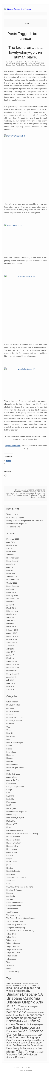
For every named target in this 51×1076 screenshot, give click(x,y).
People (18, 65)
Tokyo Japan (34, 1051)
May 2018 (10, 623)
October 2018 (11, 614)
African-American (14, 983)
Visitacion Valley (12, 971)
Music (8, 827)
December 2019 (12, 598)
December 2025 (12, 539)
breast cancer (20, 489)
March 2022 (11, 551)
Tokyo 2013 (11, 937)
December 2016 (12, 664)
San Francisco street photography (24, 1036)
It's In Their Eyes (13, 773)
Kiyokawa (10, 795)
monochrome (35, 1015)
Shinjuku (9, 899)
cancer (32, 491)
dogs (34, 1006)
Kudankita (10, 799)
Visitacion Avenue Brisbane (21, 1056)
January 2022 (11, 554)
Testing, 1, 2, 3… (13, 514)
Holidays (9, 758)
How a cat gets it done (15, 767)
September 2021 (12, 561)
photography (39, 1025)
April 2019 (10, 604)
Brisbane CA (40, 489)
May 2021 (10, 570)
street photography (22, 1048)
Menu (26, 23)
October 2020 (11, 583)
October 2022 (11, 545)
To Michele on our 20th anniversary (20, 930)
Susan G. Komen (30, 495)
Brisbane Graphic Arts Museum (24, 1003)
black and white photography (23, 989)
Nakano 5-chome (13, 836)
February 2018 (12, 630)
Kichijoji (9, 789)
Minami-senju (11, 814)
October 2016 (11, 670)
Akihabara (10, 708)
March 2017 (11, 658)
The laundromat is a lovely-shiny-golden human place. (25, 52)
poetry (9, 1027)
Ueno (8, 968)
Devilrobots (10, 736)
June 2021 (10, 567)
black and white (16, 988)
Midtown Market (18, 1015)
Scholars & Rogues (38, 65)
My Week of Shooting (14, 830)
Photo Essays (26, 65)
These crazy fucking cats (16, 924)
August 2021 (11, 564)
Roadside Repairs (13, 871)
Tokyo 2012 (11, 933)
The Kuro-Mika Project (15, 921)
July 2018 (10, 617)
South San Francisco (14, 902)
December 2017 (12, 636)
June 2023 (10, 542)
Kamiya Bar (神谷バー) (15, 786)
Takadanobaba (12, 908)
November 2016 (12, 667)
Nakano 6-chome (13, 839)
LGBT (8, 805)
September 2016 (12, 674)
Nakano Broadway (13, 842)
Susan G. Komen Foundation (38, 496)
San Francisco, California (16, 877)
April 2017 (10, 655)
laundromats (20, 493)
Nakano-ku (23, 1021)
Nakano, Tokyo (12, 846)
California (10, 723)
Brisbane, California (28, 63)
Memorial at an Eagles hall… (17, 523)
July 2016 (10, 680)
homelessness (16, 1012)
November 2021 (12, 557)
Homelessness (12, 764)
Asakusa (9, 714)
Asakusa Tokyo (33, 984)
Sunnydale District (13, 905)
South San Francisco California (21, 1045)
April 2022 (10, 548)
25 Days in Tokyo (13, 704)
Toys (8, 962)
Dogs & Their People (14, 742)
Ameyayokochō (12, 711)
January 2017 (11, 661)
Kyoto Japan (11, 802)
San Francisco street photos (21, 1040)
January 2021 (11, 576)
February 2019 (12, 611)
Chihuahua (40, 491)
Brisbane (30, 489)
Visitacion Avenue (16, 1054)
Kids (13, 65)
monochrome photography (23, 1018)
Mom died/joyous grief (15, 517)
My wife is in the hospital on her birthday (22, 833)
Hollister (9, 761)
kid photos (41, 1012)
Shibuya (9, 893)
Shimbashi (10, 896)
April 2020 (10, 589)
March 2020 (11, 592)
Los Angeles (11, 808)
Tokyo (20, 1051)
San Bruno (10, 874)
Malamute (30, 493)
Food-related (11, 752)
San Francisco (24, 1027)
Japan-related (11, 777)
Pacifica (9, 855)
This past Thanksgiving (15, 927)
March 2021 (11, 573)
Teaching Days (12, 912)
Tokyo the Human (13, 952)
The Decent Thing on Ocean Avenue (20, 918)
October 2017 (11, 639)
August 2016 (11, 677)
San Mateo (10, 880)
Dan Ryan (28, 62)
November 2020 (12, 579)
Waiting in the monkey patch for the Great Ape (24, 520)
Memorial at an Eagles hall (16, 811)
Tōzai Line (10, 965)
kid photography (32, 1012)
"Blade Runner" (12, 701)
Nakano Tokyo (25, 1024)
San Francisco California (24, 1032)
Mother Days (11, 821)
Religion (9, 868)
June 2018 (10, 620)
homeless (23, 1009)
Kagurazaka (11, 783)
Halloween (10, 755)
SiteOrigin (29, 1070)
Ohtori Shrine (11, 852)
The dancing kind (13, 526)
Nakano (11, 1020)
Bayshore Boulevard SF (31, 985)
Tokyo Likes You (12, 946)
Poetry (9, 865)
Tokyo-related (11, 955)
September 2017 (12, 642)
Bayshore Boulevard (14, 985)
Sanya (8, 883)
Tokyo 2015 (11, 940)
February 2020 (12, 595)
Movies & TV (11, 824)
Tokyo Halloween (13, 943)
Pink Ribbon (40, 493)
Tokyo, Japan (11, 959)
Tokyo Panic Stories (14, 949)
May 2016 (10, 686)
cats (22, 1006)
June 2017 (10, 651)
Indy (8, 770)
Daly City (10, 733)
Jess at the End (12, 780)
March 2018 (11, 626)
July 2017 (10, 648)
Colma (8, 730)
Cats (8, 726)
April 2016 (10, 689)
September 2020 (12, 586)
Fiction (9, 748)
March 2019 (11, 608)
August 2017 (11, 645)
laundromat (10, 493)
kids (7, 1015)
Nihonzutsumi (11, 849)
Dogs (8, 739)
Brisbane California (21, 491)
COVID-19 (28, 1007)
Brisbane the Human (13, 63)
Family (9, 745)
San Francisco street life (29, 1035)
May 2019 (10, 601)
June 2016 (10, 683)
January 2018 (11, 633)
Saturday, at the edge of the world (19, 886)
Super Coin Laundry (12, 445)
